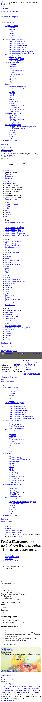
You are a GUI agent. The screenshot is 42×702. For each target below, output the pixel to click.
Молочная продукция (13, 125)
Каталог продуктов (8, 22)
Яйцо (11, 82)
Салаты (12, 35)
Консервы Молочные (17, 129)
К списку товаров (11, 561)
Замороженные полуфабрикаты (21, 51)
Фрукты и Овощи (11, 26)
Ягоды (11, 31)
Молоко (12, 130)
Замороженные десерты (18, 49)
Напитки (12, 117)
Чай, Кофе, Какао (15, 123)
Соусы (11, 103)
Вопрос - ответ (6, 146)
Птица (11, 76)
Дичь (11, 68)
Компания (4, 6)
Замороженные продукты (14, 39)
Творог (12, 138)
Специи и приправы (17, 105)
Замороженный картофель (19, 45)
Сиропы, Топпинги (16, 119)
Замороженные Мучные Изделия (21, 53)
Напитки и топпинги (13, 113)
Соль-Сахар (13, 101)
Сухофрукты (14, 107)
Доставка (4, 144)
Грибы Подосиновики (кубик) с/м (17, 555)
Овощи (12, 30)
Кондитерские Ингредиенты (19, 88)
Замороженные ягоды (17, 41)
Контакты (4, 8)
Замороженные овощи (17, 43)
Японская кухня (11, 140)
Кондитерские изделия (17, 86)
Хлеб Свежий (14, 111)
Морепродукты (15, 57)
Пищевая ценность (12, 557)
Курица (12, 72)
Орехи (11, 99)
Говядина (12, 66)
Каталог (8, 528)
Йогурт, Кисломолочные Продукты (22, 127)
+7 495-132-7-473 (7, 150)
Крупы (12, 92)
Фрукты (12, 28)
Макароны (13, 94)
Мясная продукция (12, 63)
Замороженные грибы (17, 47)
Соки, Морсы (14, 121)
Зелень (11, 33)
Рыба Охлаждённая (16, 59)
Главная (8, 526)
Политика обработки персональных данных (17, 686)
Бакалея (8, 84)
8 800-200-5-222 (6, 148)
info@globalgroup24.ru (9, 700)
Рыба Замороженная (16, 61)
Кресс (11, 37)
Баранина (12, 64)
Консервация (14, 90)
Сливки (12, 132)
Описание (9, 559)
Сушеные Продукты (16, 109)
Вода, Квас (13, 115)
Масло (11, 96)
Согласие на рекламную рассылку (18, 690)
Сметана (12, 134)
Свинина (12, 78)
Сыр (11, 136)
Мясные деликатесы (16, 74)
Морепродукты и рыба (13, 55)
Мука (11, 97)
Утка (11, 80)
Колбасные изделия (16, 70)
